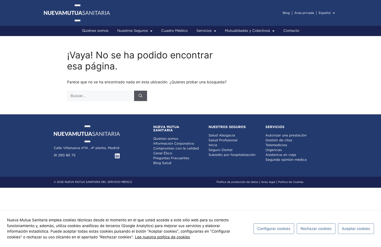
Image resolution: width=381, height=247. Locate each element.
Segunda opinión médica (286, 159)
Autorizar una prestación (285, 135)
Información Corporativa (173, 143)
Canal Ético (162, 153)
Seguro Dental (220, 150)
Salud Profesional (223, 140)
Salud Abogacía (222, 135)
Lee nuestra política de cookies (162, 237)
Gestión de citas (278, 140)
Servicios (204, 31)
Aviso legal (268, 182)
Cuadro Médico (174, 31)
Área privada (304, 13)
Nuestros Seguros (132, 31)
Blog (286, 13)
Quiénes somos (95, 31)
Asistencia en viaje (280, 154)
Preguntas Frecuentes (171, 158)
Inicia (213, 145)
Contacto (291, 31)
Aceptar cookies (356, 228)
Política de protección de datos (237, 182)
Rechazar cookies (316, 228)
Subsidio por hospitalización (232, 154)
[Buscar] (140, 96)
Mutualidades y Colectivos (247, 31)
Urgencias (273, 150)
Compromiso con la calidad (176, 148)
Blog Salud (162, 163)
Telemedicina (276, 145)
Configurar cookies (273, 228)
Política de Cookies (290, 182)
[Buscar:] (100, 96)
